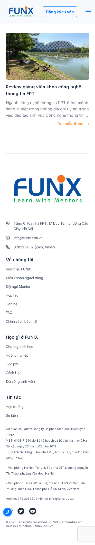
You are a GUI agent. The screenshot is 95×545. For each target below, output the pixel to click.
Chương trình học (19, 347)
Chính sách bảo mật (21, 321)
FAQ (9, 313)
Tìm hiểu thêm (70, 123)
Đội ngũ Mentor (18, 286)
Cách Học (13, 373)
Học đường (15, 407)
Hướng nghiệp (17, 355)
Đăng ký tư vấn (60, 11)
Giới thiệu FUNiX (18, 269)
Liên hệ (11, 304)
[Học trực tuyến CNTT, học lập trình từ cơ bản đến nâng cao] (21, 12)
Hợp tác (12, 295)
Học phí (12, 364)
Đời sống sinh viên (20, 381)
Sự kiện (12, 415)
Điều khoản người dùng (24, 278)
